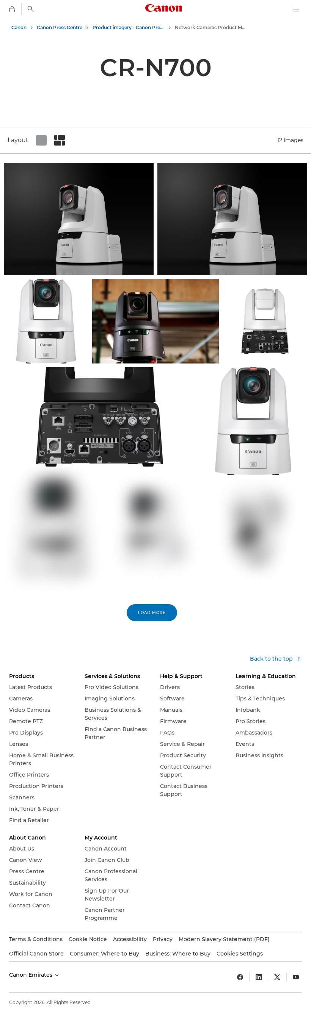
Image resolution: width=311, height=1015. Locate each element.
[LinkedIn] (259, 977)
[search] (31, 9)
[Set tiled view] (41, 140)
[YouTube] (296, 977)
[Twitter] (277, 977)
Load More (152, 612)
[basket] (12, 9)
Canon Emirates (31, 974)
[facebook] (240, 977)
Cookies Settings (240, 953)
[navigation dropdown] (296, 9)
